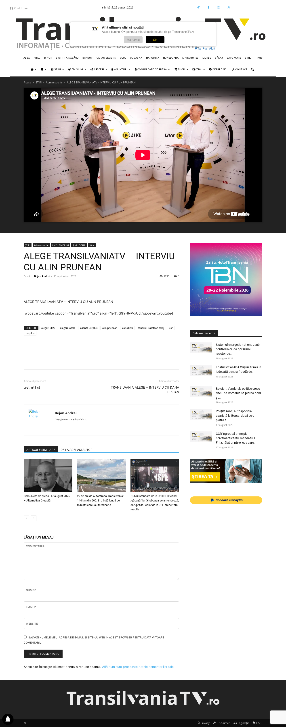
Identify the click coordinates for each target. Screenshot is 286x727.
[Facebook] (208, 7)
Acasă (27, 82)
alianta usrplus (88, 327)
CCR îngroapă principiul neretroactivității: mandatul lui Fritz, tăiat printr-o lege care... (236, 438)
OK (155, 39)
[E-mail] (89, 286)
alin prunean (109, 327)
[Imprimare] (100, 286)
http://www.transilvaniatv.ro (71, 419)
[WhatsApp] (59, 286)
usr (171, 327)
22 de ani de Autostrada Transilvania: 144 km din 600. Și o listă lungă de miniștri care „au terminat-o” (100, 500)
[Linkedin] (69, 286)
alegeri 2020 (48, 327)
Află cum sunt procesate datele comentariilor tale (138, 667)
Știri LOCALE (79, 245)
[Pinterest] (48, 286)
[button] (253, 70)
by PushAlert (206, 48)
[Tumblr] (110, 286)
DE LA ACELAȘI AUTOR (77, 450)
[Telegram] (120, 286)
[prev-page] (26, 518)
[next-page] (33, 518)
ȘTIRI (39, 82)
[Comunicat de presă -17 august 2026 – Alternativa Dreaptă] (48, 475)
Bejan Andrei (42, 276)
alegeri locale (67, 327)
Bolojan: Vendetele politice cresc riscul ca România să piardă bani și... (238, 393)
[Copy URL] (141, 286)
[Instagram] (219, 7)
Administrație (54, 82)
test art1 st (32, 387)
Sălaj (92, 245)
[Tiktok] (198, 7)
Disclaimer (223, 723)
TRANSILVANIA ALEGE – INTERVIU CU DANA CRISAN (145, 389)
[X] (38, 286)
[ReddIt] (79, 286)
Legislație (243, 723)
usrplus (30, 333)
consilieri (127, 327)
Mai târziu (133, 39)
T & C (258, 723)
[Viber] (130, 286)
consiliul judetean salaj (151, 327)
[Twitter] (229, 7)
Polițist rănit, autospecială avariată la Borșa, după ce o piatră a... (235, 415)
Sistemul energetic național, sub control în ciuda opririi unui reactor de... (238, 349)
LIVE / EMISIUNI (60, 245)
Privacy (205, 723)
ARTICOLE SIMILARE (40, 450)
